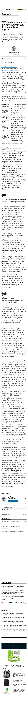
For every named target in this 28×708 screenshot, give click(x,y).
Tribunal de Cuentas (5, 521)
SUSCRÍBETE (20, 9)
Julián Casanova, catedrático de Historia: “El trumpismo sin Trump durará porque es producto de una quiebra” (13, 592)
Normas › (25, 514)
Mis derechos (20, 17)
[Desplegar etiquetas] (25, 521)
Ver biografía (11, 500)
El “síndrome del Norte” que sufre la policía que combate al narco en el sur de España (14, 603)
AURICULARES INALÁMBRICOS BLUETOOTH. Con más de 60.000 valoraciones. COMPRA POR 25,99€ (19, 674)
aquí (23, 531)
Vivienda (9, 17)
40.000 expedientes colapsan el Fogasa (4, 128)
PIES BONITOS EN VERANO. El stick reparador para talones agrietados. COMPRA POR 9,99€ (19, 691)
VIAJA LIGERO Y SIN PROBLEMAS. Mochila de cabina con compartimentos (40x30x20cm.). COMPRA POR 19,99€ (19, 683)
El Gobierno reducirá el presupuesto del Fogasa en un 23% (5, 136)
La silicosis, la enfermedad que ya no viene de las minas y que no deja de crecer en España (12, 598)
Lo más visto (4, 610)
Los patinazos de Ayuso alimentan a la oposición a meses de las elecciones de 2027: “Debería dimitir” (14, 631)
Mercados (4, 17)
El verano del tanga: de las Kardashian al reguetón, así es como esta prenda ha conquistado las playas (14, 618)
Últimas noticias (6, 582)
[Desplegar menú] (2, 9)
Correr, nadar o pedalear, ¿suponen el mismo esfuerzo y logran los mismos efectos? (13, 622)
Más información (4, 528)
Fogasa (13, 521)
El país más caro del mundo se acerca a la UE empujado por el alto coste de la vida (13, 614)
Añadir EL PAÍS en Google (9, 62)
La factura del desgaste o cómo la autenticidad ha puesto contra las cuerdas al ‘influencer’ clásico (12, 586)
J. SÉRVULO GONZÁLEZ (14, 52)
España (17, 521)
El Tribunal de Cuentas (9, 67)
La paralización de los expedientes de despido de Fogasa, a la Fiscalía (5, 109)
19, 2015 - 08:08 (15, 54)
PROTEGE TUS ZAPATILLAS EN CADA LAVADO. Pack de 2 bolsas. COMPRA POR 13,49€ (13, 667)
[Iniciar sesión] (25, 9)
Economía (6, 14)
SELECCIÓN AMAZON (14, 646)
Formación (14, 17)
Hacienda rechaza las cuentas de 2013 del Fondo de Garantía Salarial (5, 119)
